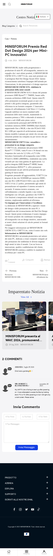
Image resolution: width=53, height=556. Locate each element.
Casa (7, 39)
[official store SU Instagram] (20, 509)
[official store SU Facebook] (14, 509)
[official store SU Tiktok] (39, 509)
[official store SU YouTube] (32, 509)
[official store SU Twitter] (26, 509)
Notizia (14, 39)
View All (25, 297)
